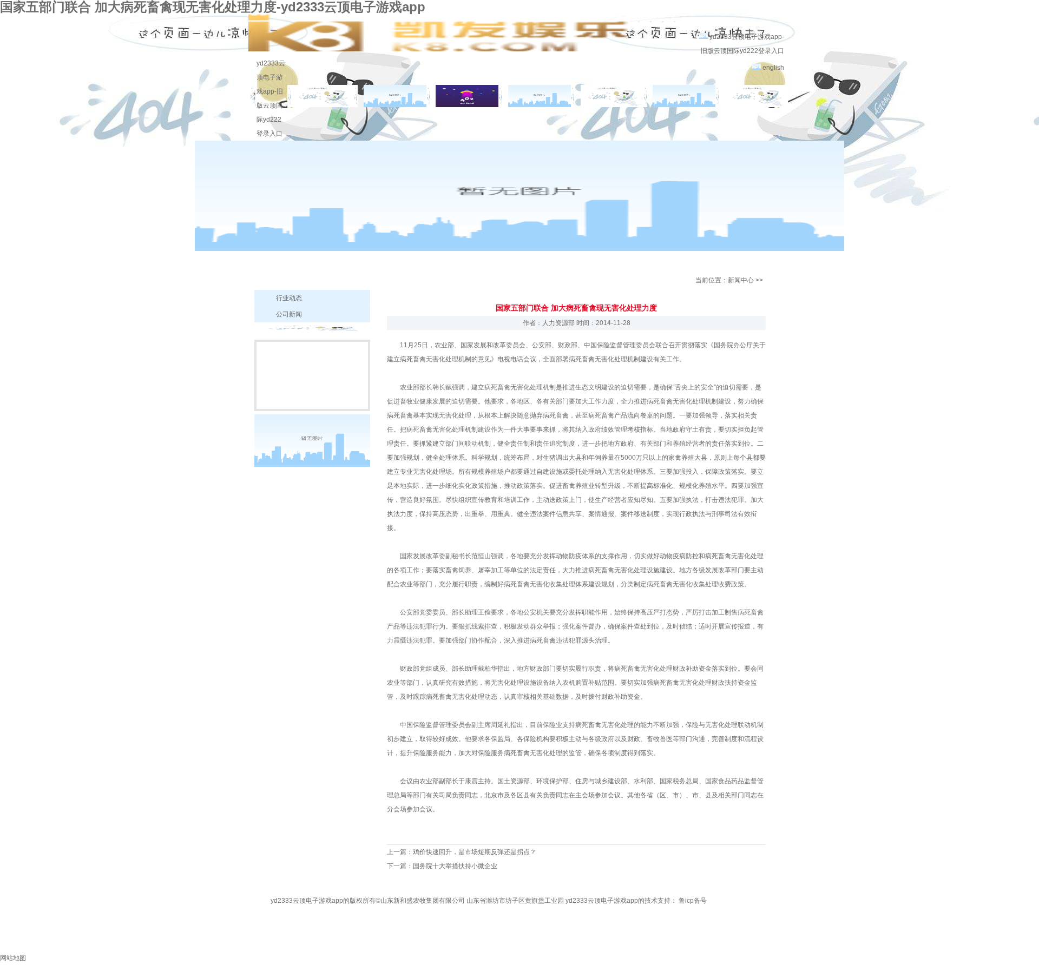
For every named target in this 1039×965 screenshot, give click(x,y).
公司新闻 (289, 314)
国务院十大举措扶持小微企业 (455, 866)
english (773, 67)
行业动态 (289, 298)
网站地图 (13, 958)
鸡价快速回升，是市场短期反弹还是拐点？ (474, 852)
